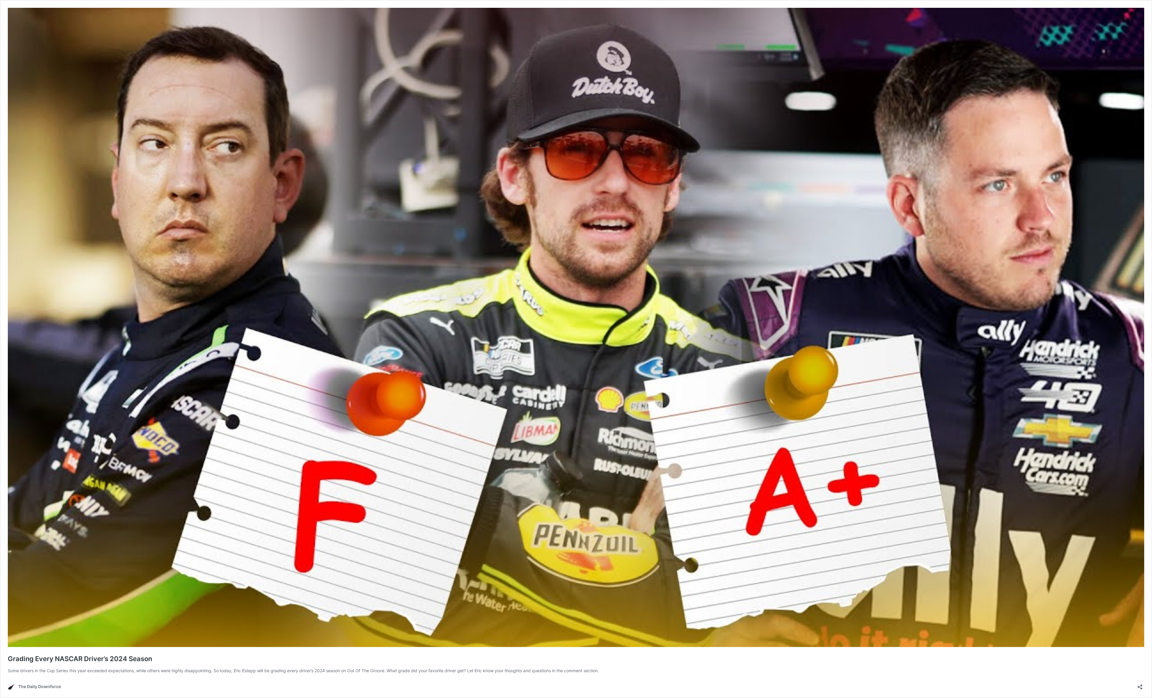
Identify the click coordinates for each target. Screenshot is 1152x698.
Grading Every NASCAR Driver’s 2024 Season (80, 659)
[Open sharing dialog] (1140, 685)
